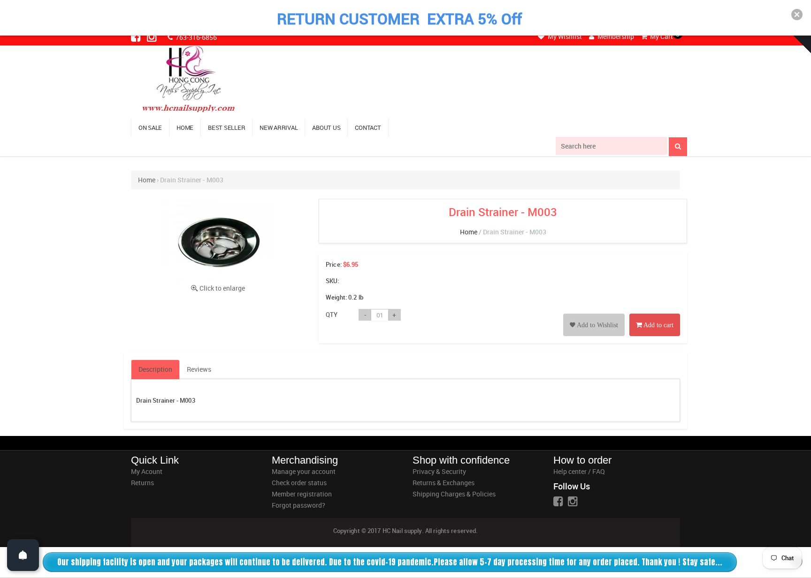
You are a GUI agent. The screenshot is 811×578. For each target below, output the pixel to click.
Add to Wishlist (596, 325)
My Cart (661, 36)
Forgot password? (298, 505)
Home (146, 179)
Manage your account (304, 471)
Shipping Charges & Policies (454, 493)
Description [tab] (155, 369)
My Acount (146, 471)
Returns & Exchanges (443, 482)
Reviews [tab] (199, 369)
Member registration (302, 493)
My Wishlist (564, 36)
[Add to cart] (654, 314)
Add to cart (657, 325)
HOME (184, 127)
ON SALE (150, 127)
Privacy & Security (439, 471)
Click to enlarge (222, 288)
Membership (615, 36)
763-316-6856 (195, 37)
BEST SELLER (226, 127)
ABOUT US (326, 127)
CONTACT (368, 127)
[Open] (23, 555)
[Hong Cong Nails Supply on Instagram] (152, 36)
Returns (142, 482)
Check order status (299, 482)
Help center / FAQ (579, 471)
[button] (797, 14)
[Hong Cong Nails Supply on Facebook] (136, 36)
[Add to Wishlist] (594, 314)
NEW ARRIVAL (279, 127)
